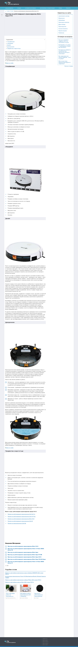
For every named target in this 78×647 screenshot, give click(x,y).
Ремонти (68, 8)
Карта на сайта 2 (45, 641)
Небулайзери (61, 20)
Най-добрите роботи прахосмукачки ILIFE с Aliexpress (25, 595)
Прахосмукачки (62, 26)
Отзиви (19, 8)
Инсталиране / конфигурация (47, 8)
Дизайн (9, 45)
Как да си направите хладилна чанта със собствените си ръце (64, 41)
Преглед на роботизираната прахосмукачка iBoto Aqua (23, 552)
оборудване (10, 43)
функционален (10, 46)
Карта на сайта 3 (45, 643)
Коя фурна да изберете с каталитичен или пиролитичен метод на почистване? (65, 51)
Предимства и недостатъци (13, 48)
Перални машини (62, 30)
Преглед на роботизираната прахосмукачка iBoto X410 (21, 518)
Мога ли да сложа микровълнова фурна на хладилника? (64, 62)
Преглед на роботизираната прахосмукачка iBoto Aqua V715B (25, 554)
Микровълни (61, 18)
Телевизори (61, 32)
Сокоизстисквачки (63, 28)
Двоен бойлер (61, 24)
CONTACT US (45, 638)
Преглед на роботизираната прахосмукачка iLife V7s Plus (21, 516)
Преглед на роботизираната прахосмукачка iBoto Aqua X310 (24, 557)
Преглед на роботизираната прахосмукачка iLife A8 (20, 521)
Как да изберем (9, 8)
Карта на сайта (45, 640)
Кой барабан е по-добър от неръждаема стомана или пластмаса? (65, 46)
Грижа (60, 8)
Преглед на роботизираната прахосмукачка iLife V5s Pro (21, 514)
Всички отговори (69, 66)
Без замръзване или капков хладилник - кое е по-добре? (65, 57)
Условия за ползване (30, 8)
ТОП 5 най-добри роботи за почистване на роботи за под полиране (10, 596)
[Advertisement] (25, 25)
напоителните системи (63, 16)
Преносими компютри (63, 22)
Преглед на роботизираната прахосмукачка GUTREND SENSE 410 (39, 596)
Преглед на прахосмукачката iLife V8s (17, 523)
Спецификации (10, 41)
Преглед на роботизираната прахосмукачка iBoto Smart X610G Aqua (27, 559)
